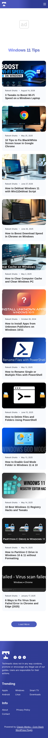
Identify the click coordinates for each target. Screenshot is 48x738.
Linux (17, 694)
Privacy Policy (23, 710)
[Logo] (4, 4)
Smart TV (34, 690)
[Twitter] (24, 657)
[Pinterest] (19, 657)
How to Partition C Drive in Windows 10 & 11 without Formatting (21, 555)
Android (6, 694)
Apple (5, 690)
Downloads (35, 694)
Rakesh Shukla (11, 90)
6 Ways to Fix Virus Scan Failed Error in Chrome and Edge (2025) (21, 603)
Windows (19, 690)
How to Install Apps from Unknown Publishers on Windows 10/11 (20, 326)
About (5, 710)
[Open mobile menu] (44, 4)
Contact (6, 714)
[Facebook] (15, 657)
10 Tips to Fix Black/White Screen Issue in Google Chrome (21, 143)
